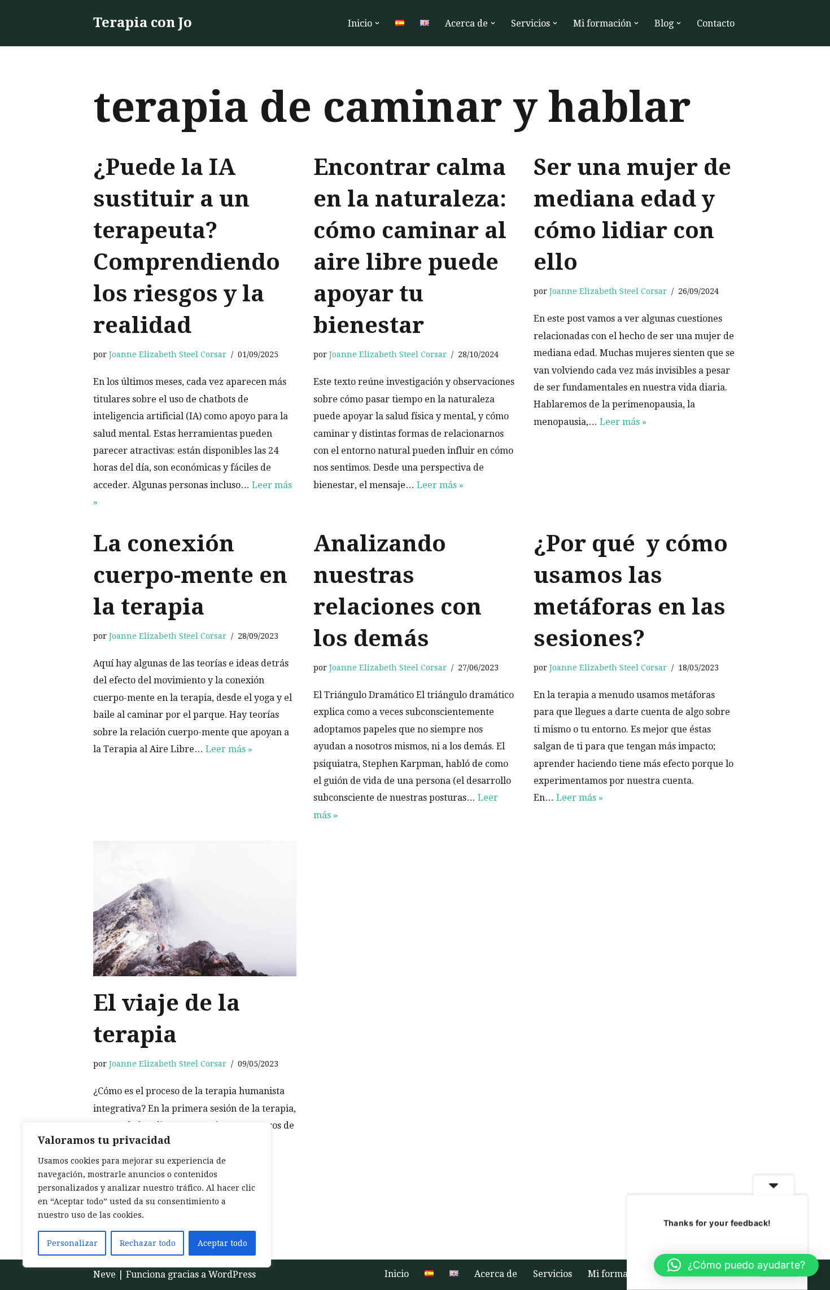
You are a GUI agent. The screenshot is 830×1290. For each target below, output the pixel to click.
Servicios (552, 1274)
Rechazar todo (148, 1243)
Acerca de (495, 1274)
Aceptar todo (222, 1243)
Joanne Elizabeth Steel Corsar (167, 354)
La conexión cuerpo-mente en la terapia (190, 575)
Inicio (397, 1274)
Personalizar (72, 1243)
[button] (377, 23)
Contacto (716, 23)
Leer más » (440, 485)
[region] (147, 1194)
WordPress (232, 1274)
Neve (104, 1274)
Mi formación (617, 1274)
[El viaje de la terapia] (194, 908)
